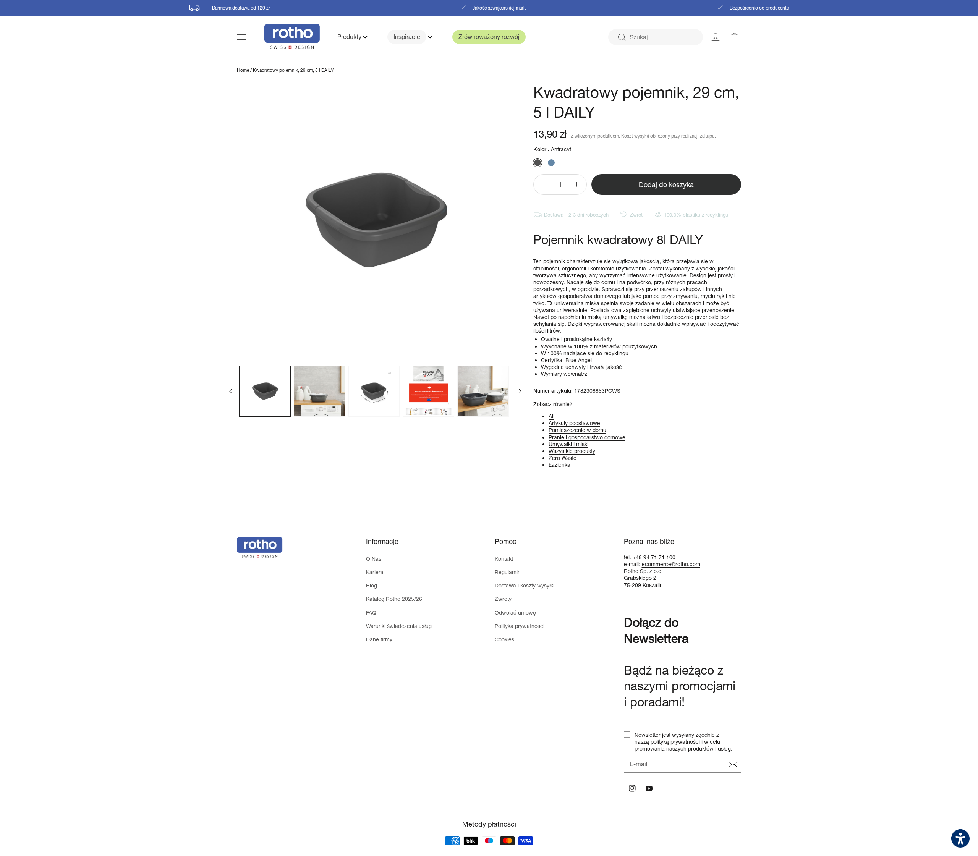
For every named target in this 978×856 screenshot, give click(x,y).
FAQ (371, 612)
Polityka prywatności (519, 626)
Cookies (504, 639)
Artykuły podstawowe (574, 423)
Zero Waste (562, 458)
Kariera (375, 572)
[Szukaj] (621, 37)
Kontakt (504, 558)
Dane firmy (379, 639)
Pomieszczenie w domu (577, 430)
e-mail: (633, 564)
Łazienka (559, 464)
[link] (734, 37)
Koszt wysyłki (635, 136)
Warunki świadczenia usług (399, 626)
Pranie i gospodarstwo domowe (587, 437)
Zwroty (503, 598)
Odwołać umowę (515, 612)
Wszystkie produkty (572, 451)
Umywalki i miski (568, 444)
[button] (250, 37)
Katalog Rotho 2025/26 (394, 598)
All (551, 416)
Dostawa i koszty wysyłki (524, 585)
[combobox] (655, 37)
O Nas (373, 558)
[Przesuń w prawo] (520, 391)
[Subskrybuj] (732, 764)
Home (243, 70)
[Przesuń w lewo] (230, 391)
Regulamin (508, 572)
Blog (371, 585)
